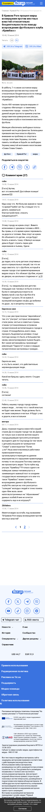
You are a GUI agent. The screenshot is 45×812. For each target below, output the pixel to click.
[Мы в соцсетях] (8, 601)
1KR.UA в (14, 46)
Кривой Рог (21, 154)
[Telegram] (12, 167)
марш (35, 154)
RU (17, 40)
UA (12, 40)
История (6, 633)
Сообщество (28, 633)
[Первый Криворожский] (24, 3)
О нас (25, 627)
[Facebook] (4, 167)
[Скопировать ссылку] (34, 167)
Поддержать (8, 3)
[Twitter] (27, 167)
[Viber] (19, 167)
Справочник (8, 644)
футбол (7, 154)
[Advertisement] (22, 556)
